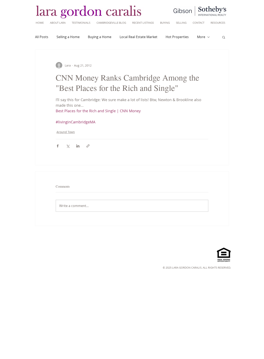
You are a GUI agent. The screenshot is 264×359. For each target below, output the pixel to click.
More (201, 37)
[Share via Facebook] (58, 146)
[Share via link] (88, 146)
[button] (224, 37)
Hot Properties (177, 37)
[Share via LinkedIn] (78, 146)
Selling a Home (68, 37)
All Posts (41, 37)
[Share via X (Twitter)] (68, 146)
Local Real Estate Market (138, 37)
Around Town (66, 132)
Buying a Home (99, 37)
